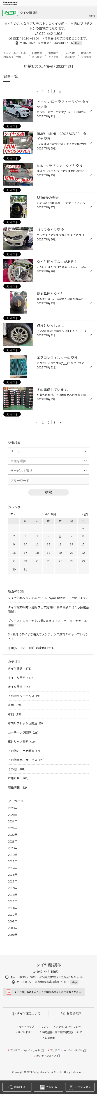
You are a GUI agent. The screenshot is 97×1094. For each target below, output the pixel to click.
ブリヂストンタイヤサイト (25, 1050)
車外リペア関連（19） (22, 741)
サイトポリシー (26, 1032)
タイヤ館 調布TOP (70, 55)
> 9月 (84, 514)
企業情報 (50, 1037)
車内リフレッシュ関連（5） (26, 723)
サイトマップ (26, 1026)
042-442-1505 (50, 33)
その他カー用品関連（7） (25, 751)
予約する (51, 1087)
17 (25, 552)
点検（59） (15, 705)
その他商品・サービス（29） (27, 760)
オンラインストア (46, 1055)
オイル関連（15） (20, 686)
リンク (45, 1026)
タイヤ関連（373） (20, 668)
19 (48, 552)
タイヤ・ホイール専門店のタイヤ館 (14, 55)
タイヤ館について (28, 1013)
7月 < (12, 514)
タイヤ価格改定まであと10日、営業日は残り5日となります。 (48, 598)
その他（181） (17, 769)
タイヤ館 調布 (29, 12)
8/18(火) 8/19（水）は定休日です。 (32, 648)
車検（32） (15, 714)
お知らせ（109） (19, 778)
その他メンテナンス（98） (25, 696)
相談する (19, 1087)
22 (83, 552)
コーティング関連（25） (24, 732)
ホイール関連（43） (21, 677)
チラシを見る (82, 1087)
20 (60, 552)
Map (77, 43)
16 (14, 552)
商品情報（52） (18, 787)
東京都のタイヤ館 (53, 55)
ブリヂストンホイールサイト (66, 1050)
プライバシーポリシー (68, 1026)
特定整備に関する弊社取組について (62, 1032)
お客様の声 (74, 1013)
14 (71, 544)
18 (37, 552)
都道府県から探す (37, 55)
